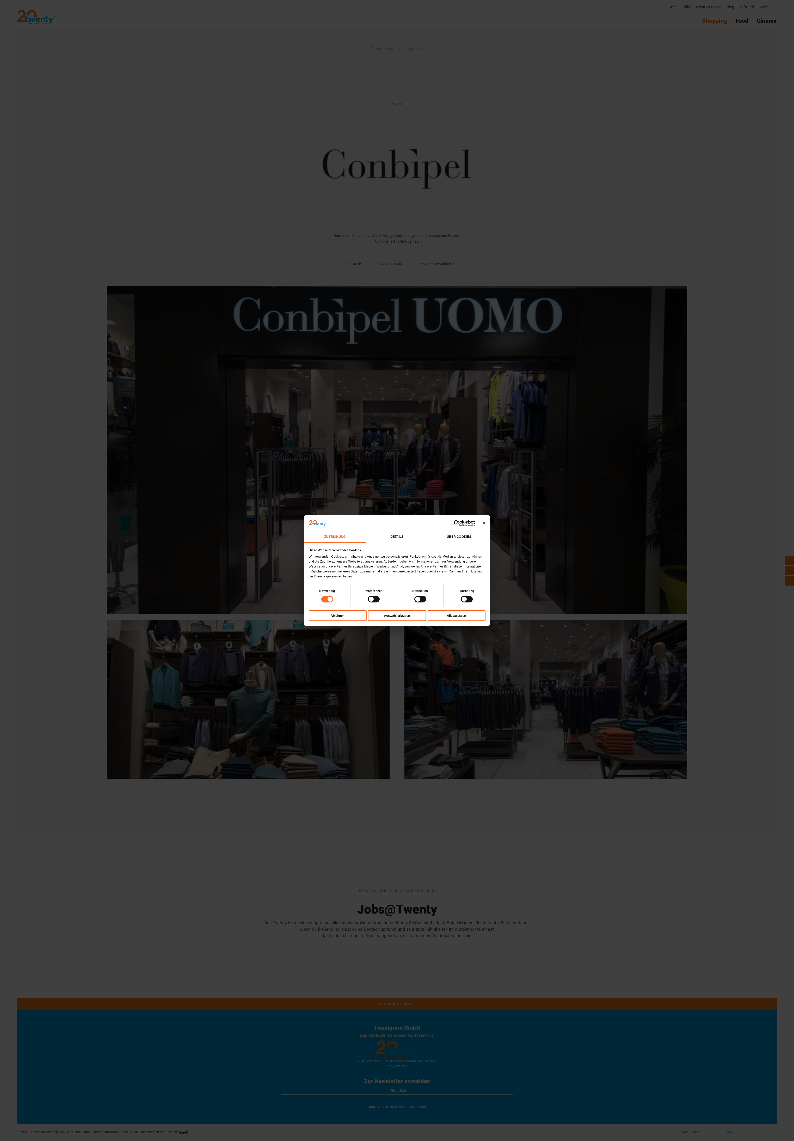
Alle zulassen (456, 615)
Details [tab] (397, 536)
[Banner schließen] (484, 523)
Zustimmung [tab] (335, 536)
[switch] (374, 599)
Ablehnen (337, 615)
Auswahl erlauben (397, 615)
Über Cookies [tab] (459, 536)
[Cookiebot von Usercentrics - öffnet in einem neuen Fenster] (457, 523)
